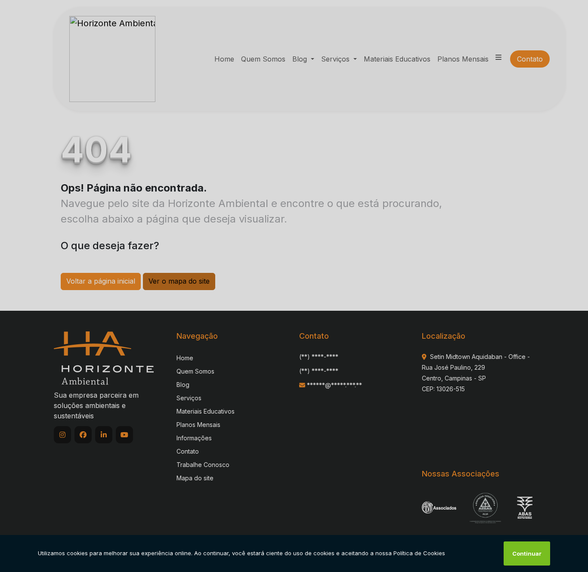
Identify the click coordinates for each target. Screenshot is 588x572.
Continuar (527, 553)
